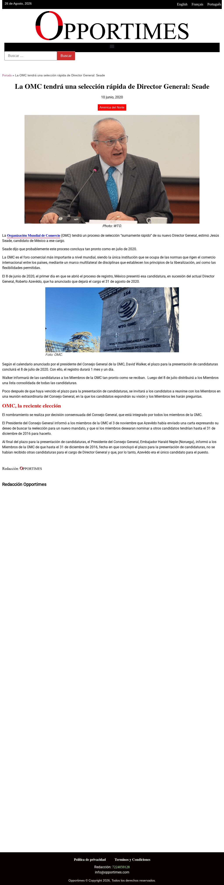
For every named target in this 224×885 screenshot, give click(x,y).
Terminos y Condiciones (132, 859)
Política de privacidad (90, 859)
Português (214, 4)
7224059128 (121, 867)
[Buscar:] (30, 55)
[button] (112, 46)
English (182, 4)
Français (197, 4)
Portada (7, 75)
